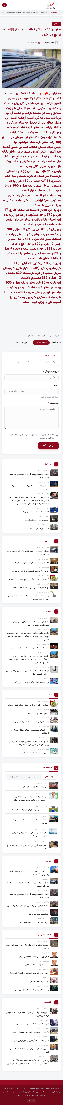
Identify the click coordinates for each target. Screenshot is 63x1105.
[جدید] (54, 1011)
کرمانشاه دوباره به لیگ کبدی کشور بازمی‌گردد (31, 682)
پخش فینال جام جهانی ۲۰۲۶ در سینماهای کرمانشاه (28, 647)
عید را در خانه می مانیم (39, 981)
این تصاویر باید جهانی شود (38, 914)
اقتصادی (48, 1002)
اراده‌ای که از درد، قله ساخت (38, 713)
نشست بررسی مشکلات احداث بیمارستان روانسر (30, 721)
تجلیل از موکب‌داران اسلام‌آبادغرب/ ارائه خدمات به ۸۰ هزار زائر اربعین (28, 553)
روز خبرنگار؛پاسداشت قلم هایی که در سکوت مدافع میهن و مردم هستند (28, 597)
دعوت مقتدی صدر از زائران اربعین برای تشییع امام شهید (29, 487)
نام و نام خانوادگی (51, 371)
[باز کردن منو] (59, 5)
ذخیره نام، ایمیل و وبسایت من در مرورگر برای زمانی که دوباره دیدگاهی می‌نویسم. (32, 436)
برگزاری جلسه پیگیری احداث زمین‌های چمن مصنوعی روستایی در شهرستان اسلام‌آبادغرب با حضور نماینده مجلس (28, 636)
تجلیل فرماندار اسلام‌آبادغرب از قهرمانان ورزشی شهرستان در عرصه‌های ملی (30, 623)
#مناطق (30, 335)
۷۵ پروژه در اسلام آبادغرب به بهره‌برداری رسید (31, 1040)
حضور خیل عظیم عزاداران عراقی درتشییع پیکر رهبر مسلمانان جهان (29, 476)
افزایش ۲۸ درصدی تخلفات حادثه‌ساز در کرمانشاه (30, 571)
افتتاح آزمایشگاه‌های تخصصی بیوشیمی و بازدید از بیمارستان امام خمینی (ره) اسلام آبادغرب (29, 743)
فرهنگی (48, 541)
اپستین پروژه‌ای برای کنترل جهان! (36, 520)
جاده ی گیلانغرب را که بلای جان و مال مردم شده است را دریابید (27, 947)
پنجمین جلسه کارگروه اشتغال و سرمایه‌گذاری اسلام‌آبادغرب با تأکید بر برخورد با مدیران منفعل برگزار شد (28, 1063)
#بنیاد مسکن (54, 335)
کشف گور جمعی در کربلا (39, 528)
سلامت (49, 694)
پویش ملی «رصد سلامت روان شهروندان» (33, 752)
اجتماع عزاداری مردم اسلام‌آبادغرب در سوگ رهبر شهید (27, 905)
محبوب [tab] (30, 776)
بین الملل (48, 464)
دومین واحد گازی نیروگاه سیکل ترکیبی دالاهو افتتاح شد (27, 847)
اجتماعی (56, 23)
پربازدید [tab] (12, 776)
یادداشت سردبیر (45, 935)
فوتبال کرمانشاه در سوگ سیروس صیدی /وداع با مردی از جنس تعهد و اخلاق (27, 672)
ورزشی (49, 611)
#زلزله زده (41, 335)
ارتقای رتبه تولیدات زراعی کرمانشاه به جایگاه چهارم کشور (29, 1050)
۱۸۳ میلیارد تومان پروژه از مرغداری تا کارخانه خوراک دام (31, 12)
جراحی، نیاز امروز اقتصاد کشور (37, 964)
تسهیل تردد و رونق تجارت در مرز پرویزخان (32, 1024)
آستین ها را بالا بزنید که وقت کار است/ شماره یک (29, 973)
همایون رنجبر (49, 42)
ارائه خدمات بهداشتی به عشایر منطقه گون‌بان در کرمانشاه (30, 731)
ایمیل (56, 385)
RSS (30, 1101)
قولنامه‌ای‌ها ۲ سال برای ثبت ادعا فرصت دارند (31, 587)
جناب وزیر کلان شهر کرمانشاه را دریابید (33, 956)
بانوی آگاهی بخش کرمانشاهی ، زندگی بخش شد (30, 989)
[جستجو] (4, 5)
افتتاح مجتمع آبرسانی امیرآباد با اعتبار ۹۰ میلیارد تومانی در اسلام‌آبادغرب (27, 1014)
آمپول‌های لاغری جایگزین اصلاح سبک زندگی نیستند (28, 579)
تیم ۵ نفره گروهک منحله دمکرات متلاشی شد (31, 922)
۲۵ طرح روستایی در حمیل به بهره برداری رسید (30, 1032)
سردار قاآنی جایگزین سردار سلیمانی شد (32, 786)
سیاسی (49, 861)
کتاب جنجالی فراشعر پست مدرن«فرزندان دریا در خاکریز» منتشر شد (28, 834)
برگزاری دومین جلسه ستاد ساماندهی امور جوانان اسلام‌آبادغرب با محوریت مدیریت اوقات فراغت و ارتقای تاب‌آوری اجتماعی (27, 659)
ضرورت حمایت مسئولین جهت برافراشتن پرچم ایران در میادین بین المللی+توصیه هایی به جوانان (27, 798)
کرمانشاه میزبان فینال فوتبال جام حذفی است (29, 809)
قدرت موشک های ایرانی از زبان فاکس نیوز (32, 511)
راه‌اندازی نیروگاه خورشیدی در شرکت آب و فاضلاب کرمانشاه (27, 821)
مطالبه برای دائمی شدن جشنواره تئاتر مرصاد (31, 562)
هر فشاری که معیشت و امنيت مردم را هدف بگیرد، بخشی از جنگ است (29, 873)
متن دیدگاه (53, 403)
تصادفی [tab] (48, 776)
